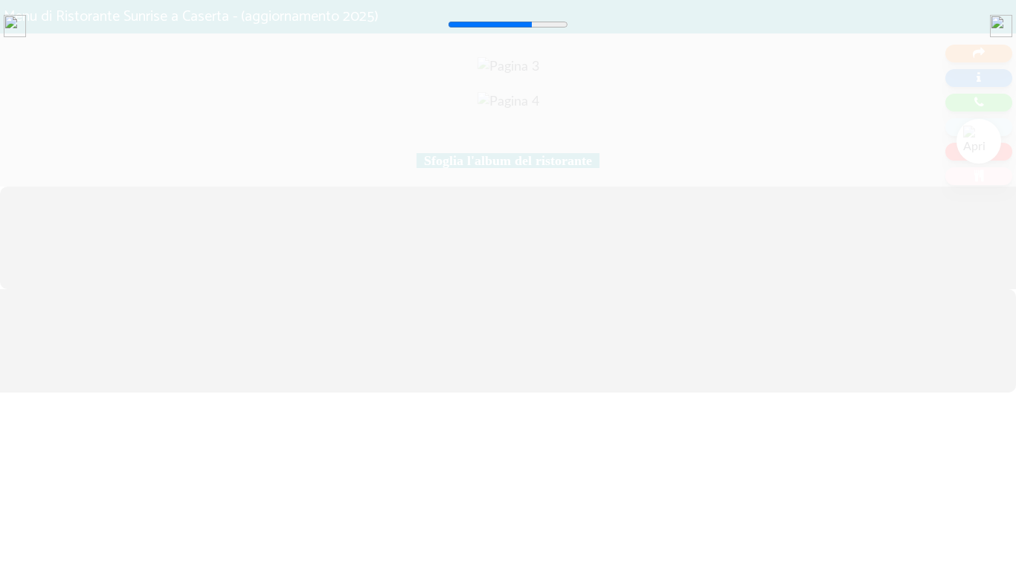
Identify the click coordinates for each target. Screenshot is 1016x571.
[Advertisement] (446, 156)
